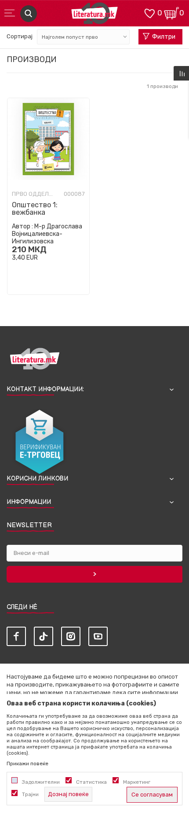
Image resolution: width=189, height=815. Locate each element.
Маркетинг (136, 782)
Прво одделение (34, 194)
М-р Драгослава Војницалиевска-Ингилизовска (47, 234)
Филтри (163, 36)
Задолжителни (41, 782)
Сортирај (20, 36)
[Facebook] (16, 636)
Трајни (30, 794)
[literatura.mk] (94, 15)
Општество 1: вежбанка (35, 208)
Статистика (91, 782)
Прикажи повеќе (27, 763)
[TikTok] (43, 636)
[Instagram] (71, 636)
